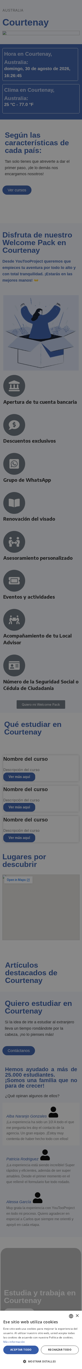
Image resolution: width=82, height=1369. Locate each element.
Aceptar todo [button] (21, 1350)
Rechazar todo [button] (60, 1350)
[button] (41, 1361)
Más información (14, 1342)
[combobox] (71, 1316)
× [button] (77, 1315)
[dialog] (41, 1340)
